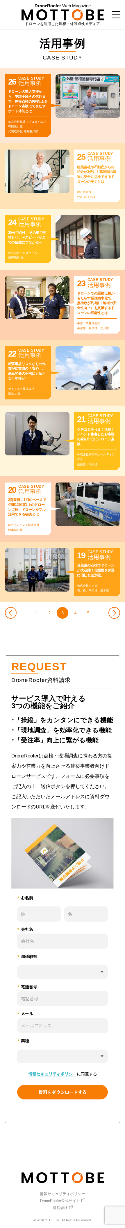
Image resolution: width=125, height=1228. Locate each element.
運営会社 (60, 1208)
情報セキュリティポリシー (62, 1194)
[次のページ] (114, 613)
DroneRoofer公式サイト (60, 1201)
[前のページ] (11, 613)
